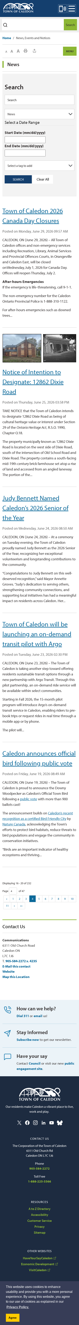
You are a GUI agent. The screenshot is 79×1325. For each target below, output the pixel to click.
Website (8, 971)
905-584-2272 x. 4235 (21, 961)
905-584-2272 (39, 1168)
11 (7, 906)
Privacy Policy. (17, 1307)
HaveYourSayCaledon (37, 1258)
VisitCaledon (38, 1270)
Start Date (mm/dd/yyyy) (25, 132)
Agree (13, 1317)
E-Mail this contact (16, 966)
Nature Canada (13, 824)
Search (70, 25)
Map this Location (16, 977)
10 (72, 899)
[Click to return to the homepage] (18, 7)
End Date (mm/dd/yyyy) (24, 146)
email (38, 1016)
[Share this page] (34, 51)
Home (6, 38)
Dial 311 (23, 1016)
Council (35, 1063)
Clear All (43, 179)
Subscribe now (28, 1039)
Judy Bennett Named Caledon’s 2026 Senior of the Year (35, 508)
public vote (28, 799)
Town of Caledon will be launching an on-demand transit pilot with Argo (36, 634)
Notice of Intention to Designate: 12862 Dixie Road (33, 382)
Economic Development (37, 1264)
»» (21, 906)
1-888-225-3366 (39, 1181)
